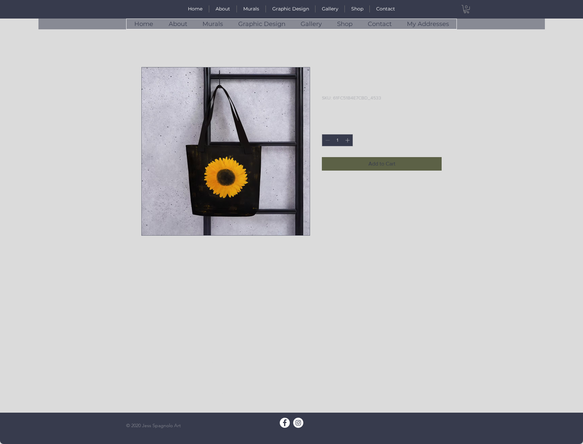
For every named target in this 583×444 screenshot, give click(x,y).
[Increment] (348, 140)
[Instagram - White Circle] (298, 423)
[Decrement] (327, 140)
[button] (466, 9)
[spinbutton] (337, 140)
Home (148, 43)
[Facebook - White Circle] (285, 423)
